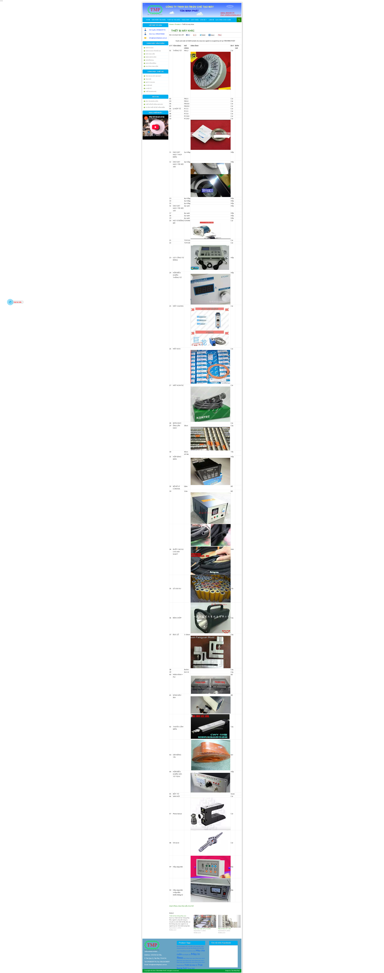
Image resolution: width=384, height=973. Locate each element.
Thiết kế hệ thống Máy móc (154, 104)
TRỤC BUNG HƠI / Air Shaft (153, 76)
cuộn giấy (190, 946)
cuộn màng (195, 946)
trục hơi (191, 906)
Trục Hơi (148, 79)
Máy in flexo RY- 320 (224, 928)
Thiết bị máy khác (151, 91)
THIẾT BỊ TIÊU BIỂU (173, 20)
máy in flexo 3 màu (196, 958)
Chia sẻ (203, 20)
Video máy (185, 20)
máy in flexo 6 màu (196, 960)
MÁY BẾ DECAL (150, 60)
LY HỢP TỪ (149, 88)
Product (177, 24)
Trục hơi (191, 968)
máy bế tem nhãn (191, 951)
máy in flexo (173, 906)
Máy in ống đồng (151, 63)
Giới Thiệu (195, 20)
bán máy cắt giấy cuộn (182, 946)
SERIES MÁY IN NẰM (151, 57)
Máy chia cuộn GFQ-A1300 (202, 928)
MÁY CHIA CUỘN (150, 54)
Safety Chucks (150, 82)
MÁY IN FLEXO (150, 47)
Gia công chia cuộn (223, 20)
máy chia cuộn (183, 906)
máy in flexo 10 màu (196, 962)
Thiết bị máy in (190, 965)
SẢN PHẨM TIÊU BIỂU (159, 20)
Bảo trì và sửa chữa (152, 101)
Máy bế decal (183, 951)
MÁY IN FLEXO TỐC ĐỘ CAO (153, 51)
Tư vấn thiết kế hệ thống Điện (155, 107)
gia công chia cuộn (183, 948)
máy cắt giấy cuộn (186, 954)
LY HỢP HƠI (149, 85)
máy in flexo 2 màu (187, 958)
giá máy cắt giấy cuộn (194, 948)
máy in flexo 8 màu (187, 962)
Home (148, 20)
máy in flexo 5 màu (187, 960)
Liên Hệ (211, 20)
